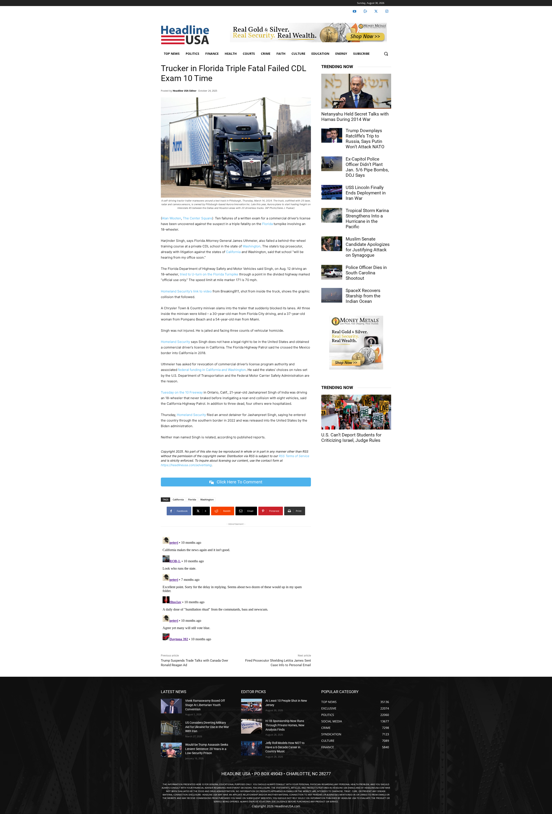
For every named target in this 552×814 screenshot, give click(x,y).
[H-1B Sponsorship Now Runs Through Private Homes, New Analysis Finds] (251, 726)
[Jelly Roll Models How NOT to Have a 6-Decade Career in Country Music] (251, 748)
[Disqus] (236, 589)
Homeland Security (175, 342)
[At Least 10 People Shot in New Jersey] (251, 706)
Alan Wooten (171, 218)
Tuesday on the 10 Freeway (182, 392)
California (233, 252)
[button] (386, 53)
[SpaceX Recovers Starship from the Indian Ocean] (331, 295)
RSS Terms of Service (294, 456)
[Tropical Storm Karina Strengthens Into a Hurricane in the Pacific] (331, 215)
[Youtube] (354, 11)
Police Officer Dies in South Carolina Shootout (366, 273)
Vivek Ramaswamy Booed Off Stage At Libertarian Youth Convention (205, 705)
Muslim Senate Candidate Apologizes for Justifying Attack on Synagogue (368, 247)
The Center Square (197, 218)
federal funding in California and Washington (212, 370)
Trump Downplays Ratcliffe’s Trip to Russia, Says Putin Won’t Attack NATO (365, 138)
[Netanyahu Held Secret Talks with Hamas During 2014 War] (356, 91)
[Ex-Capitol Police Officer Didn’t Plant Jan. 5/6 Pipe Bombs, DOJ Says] (331, 163)
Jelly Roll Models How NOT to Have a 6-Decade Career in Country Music (284, 747)
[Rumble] (365, 11)
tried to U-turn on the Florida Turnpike (209, 274)
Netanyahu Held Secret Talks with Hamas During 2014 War (355, 116)
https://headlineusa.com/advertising (186, 465)
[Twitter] (376, 11)
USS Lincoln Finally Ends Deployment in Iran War (366, 193)
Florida (267, 224)
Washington (251, 246)
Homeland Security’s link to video (186, 291)
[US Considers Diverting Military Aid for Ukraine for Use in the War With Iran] (171, 728)
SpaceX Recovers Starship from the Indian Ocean (363, 296)
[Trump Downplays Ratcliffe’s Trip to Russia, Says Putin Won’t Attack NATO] (331, 135)
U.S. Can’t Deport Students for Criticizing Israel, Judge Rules (351, 437)
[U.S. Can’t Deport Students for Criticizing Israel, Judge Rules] (356, 412)
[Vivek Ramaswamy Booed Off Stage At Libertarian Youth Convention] (171, 706)
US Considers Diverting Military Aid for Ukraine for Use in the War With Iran (207, 727)
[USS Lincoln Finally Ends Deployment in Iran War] (331, 192)
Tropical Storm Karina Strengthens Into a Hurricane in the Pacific (367, 218)
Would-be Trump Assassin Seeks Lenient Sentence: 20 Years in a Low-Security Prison (206, 749)
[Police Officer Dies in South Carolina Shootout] (331, 272)
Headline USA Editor (184, 90)
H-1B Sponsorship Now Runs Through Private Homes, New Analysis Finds (284, 725)
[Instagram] (387, 11)
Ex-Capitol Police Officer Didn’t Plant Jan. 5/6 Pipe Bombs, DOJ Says (367, 167)
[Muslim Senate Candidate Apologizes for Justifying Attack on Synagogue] (331, 243)
